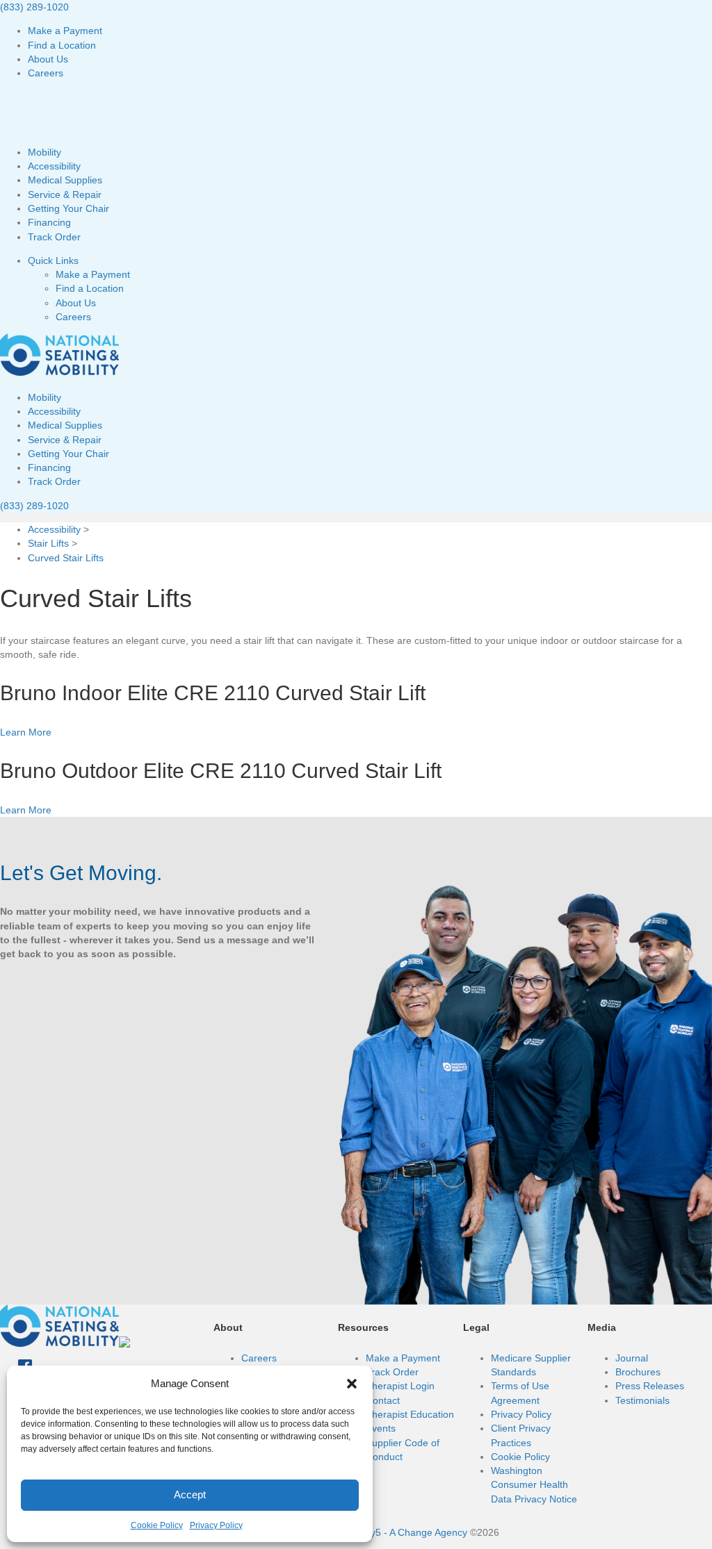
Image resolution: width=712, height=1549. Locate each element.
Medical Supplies (65, 179)
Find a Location (62, 45)
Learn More (25, 732)
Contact (383, 1400)
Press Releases (649, 1385)
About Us (48, 59)
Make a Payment (65, 30)
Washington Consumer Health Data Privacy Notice (534, 1485)
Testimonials (642, 1400)
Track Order (54, 236)
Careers (45, 72)
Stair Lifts (48, 543)
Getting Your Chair (68, 208)
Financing (49, 222)
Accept (190, 1494)
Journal (631, 1358)
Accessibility (54, 166)
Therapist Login (400, 1385)
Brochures (638, 1371)
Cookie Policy (157, 1525)
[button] (352, 1384)
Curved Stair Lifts (66, 557)
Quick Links (53, 260)
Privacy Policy (216, 1525)
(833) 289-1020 (34, 7)
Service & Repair (65, 194)
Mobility (44, 152)
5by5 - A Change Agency (413, 1532)
